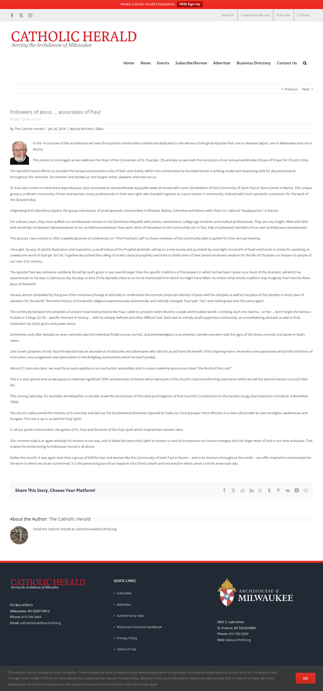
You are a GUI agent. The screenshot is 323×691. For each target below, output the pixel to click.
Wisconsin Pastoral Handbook (139, 627)
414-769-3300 (238, 633)
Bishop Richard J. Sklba (86, 128)
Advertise (124, 604)
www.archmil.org (238, 639)
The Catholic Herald (29, 128)
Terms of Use (126, 649)
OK (305, 678)
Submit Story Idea (130, 615)
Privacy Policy (127, 638)
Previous (291, 89)
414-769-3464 (31, 617)
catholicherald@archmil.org (40, 623)
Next (306, 89)
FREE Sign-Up (189, 4)
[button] (305, 63)
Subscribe (124, 593)
